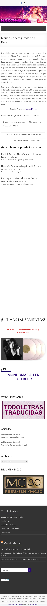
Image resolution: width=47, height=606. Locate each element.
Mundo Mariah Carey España (15, 122)
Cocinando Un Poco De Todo (12, 517)
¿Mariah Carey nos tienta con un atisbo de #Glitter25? (20, 559)
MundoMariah (31, 109)
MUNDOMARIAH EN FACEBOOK (24, 376)
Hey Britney (5, 521)
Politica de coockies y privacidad (35, 601)
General (8, 126)
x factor (36, 115)
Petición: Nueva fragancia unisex (28, 140)
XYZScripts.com (34, 605)
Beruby (20, 601)
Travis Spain (5, 533)
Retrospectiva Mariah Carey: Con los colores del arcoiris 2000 (20, 180)
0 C (16, 126)
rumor (26, 115)
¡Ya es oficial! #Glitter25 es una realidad (15, 549)
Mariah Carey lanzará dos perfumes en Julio (23, 134)
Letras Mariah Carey (8, 525)
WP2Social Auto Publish (15, 605)
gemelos (17, 115)
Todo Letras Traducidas (10, 529)
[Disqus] (23, 221)
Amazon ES (13, 601)
